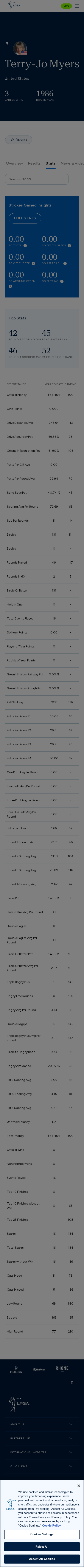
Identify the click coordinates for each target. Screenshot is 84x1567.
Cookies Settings (41, 1534)
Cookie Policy (51, 1525)
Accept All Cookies (42, 1559)
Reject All (42, 1546)
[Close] (79, 1485)
